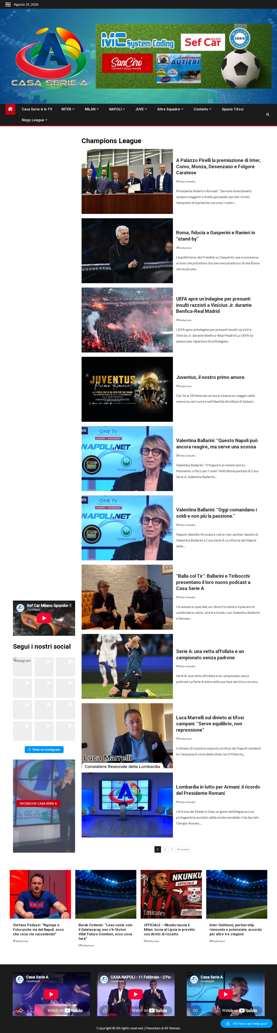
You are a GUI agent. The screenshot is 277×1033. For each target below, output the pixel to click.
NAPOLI (115, 109)
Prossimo (183, 849)
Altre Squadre (168, 109)
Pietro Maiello (187, 181)
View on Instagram (46, 749)
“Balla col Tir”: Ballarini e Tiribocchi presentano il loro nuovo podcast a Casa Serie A (213, 582)
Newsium (153, 1028)
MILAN (90, 109)
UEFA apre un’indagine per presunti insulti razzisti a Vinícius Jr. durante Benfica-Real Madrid (214, 305)
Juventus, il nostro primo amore (210, 377)
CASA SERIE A (38, 803)
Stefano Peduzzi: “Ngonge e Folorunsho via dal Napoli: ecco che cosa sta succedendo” (38, 929)
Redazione (185, 247)
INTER (66, 109)
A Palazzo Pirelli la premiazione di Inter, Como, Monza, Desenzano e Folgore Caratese (218, 166)
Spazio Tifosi (232, 109)
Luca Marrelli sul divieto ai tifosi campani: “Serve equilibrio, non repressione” (210, 724)
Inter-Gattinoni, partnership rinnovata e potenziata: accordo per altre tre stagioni (235, 929)
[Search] (268, 114)
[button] (22, 666)
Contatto (201, 109)
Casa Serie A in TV (37, 109)
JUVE (139, 109)
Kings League (33, 120)
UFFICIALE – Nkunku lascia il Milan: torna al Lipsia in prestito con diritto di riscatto (169, 929)
